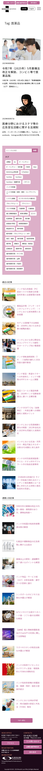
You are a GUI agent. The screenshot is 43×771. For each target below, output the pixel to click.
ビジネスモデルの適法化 (27, 198)
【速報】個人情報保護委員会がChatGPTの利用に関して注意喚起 (28, 633)
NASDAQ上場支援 (12, 172)
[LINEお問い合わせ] (21, 2)
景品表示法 (10, 228)
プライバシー (26, 203)
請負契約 (28, 249)
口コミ (33, 213)
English (31, 9)
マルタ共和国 (10, 208)
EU (15, 162)
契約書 (27, 218)
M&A (34, 167)
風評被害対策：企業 (13, 259)
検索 (34, 150)
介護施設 (31, 208)
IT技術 (28, 167)
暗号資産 (20, 228)
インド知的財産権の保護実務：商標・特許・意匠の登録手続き (28, 686)
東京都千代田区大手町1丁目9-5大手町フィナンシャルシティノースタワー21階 (10, 737)
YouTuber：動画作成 (13, 182)
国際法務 (19, 218)
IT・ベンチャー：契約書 (14, 167)
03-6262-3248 (30, 735)
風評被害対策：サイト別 (14, 254)
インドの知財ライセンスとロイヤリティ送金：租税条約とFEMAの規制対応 (28, 668)
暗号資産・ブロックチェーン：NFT (18, 233)
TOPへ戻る (21, 720)
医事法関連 (24, 213)
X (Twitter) (25, 172)
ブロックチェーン (12, 203)
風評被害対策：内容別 (13, 264)
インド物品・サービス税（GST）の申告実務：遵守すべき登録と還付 (27, 580)
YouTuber (18, 177)
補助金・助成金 (27, 243)
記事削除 (9, 249)
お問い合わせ (9, 3)
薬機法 (16, 243)
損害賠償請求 (23, 223)
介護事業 (22, 208)
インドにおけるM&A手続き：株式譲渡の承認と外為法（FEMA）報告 (28, 703)
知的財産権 (30, 238)
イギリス (26, 182)
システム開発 (10, 198)
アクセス (10, 743)
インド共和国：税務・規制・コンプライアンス (21, 193)
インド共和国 (10, 187)
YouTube (9, 177)
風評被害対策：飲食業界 (14, 269)
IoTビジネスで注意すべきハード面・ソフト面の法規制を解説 (28, 615)
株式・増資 (10, 238)
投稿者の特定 (10, 223)
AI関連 (8, 162)
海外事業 (20, 238)
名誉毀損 (9, 218)
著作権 (8, 243)
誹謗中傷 (19, 249)
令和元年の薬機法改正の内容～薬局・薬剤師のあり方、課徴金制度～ (28, 509)
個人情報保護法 (11, 213)
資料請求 (34, 3)
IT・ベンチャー (24, 162)
